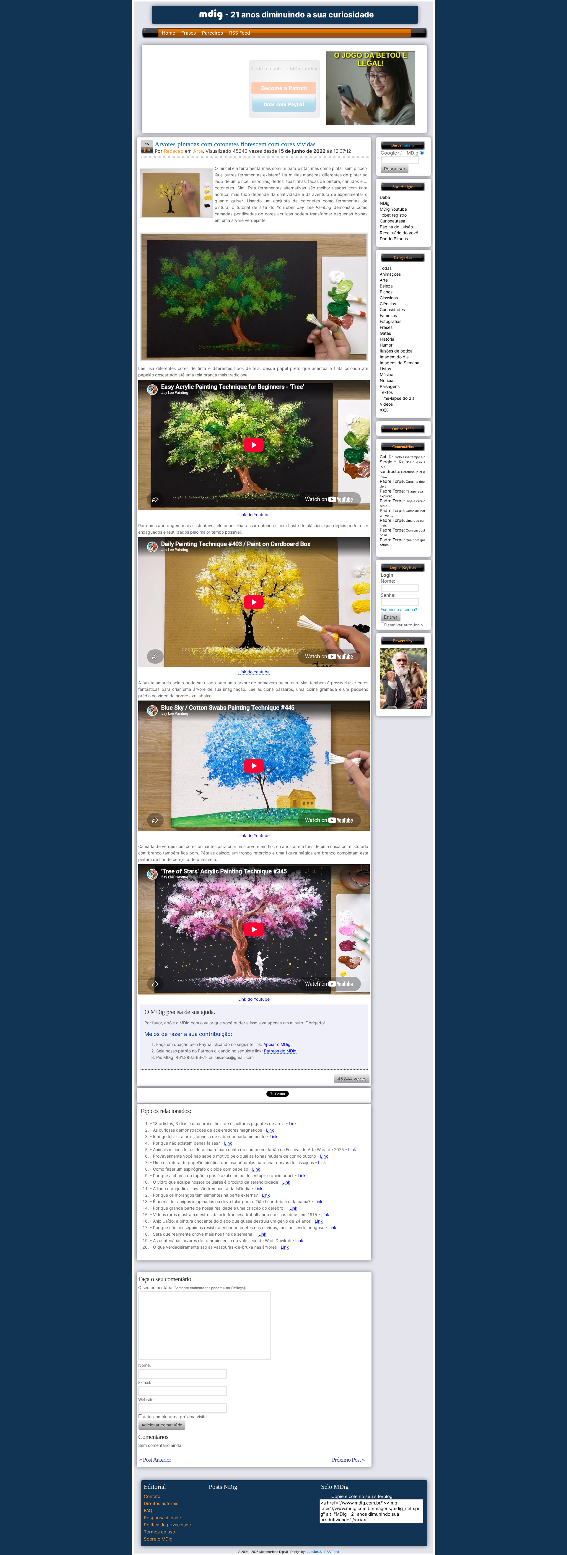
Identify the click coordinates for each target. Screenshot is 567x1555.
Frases (188, 33)
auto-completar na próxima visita (175, 1416)
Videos (386, 404)
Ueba (385, 197)
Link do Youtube (254, 514)
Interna (408, 145)
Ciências (388, 303)
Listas (385, 368)
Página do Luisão (396, 226)
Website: (146, 1399)
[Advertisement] (198, 88)
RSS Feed (239, 33)
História (387, 339)
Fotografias (390, 321)
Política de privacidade (167, 1525)
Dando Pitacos (394, 238)
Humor (386, 344)
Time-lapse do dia (397, 398)
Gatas (385, 333)
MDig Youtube (393, 209)
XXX (384, 409)
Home (168, 33)
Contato (152, 1496)
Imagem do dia (394, 356)
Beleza (386, 285)
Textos (386, 392)
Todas (386, 268)
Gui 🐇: (386, 456)
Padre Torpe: (392, 481)
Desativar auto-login (403, 625)
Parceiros (212, 33)
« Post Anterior (155, 1459)
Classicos (389, 297)
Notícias (387, 380)
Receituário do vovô (399, 232)
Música (386, 374)
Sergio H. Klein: (394, 461)
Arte (198, 151)
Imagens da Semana (399, 362)
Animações (390, 274)
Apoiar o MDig (277, 1044)
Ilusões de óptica (396, 350)
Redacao (173, 151)
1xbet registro (393, 214)
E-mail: (144, 1382)
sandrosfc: (390, 471)
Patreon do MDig (280, 1050)
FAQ (148, 1510)
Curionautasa (392, 220)
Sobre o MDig (158, 1539)
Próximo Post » (348, 1459)
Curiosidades (392, 309)
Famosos (388, 315)
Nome (144, 1365)
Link (293, 1123)
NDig (385, 203)
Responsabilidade (162, 1517)
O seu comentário (191, 1287)
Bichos (386, 291)
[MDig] (211, 14)
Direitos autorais (161, 1503)
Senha (387, 595)
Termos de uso (159, 1532)
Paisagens (390, 386)
